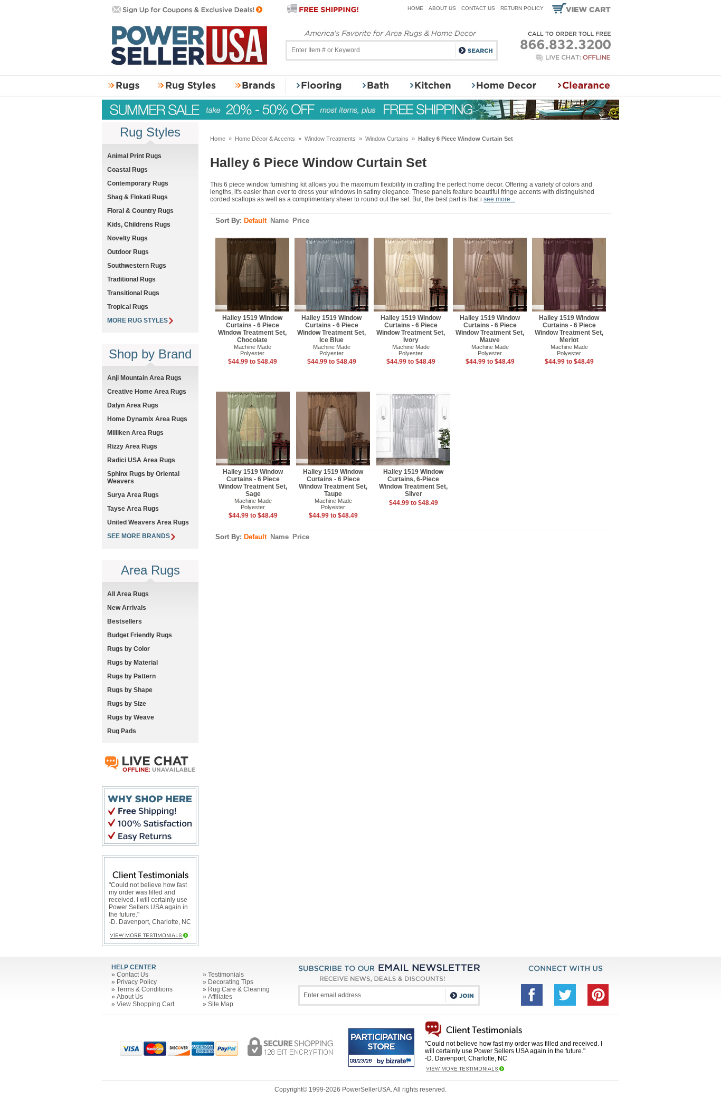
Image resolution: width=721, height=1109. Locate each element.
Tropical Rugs (127, 306)
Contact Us (478, 8)
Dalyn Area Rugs (132, 405)
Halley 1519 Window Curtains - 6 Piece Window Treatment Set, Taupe (333, 483)
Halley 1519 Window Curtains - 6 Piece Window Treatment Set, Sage (253, 483)
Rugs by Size (126, 703)
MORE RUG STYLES (137, 320)
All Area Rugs (128, 594)
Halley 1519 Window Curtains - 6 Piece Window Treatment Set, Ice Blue (331, 329)
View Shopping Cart (145, 1004)
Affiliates (220, 996)
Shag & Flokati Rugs (137, 197)
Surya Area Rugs (133, 495)
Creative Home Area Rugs (146, 391)
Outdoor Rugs (128, 252)
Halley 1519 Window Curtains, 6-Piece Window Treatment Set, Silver (413, 483)
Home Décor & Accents (265, 138)
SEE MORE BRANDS (138, 536)
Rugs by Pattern (131, 676)
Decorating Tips (230, 982)
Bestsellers (124, 621)
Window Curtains (387, 138)
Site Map (220, 1004)
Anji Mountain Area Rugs (144, 378)
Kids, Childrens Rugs (138, 224)
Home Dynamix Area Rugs (147, 419)
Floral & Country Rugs (140, 211)
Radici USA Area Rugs (141, 460)
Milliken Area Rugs (135, 432)
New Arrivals (126, 607)
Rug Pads (121, 731)
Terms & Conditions (145, 989)
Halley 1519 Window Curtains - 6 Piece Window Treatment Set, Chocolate (252, 329)
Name (279, 221)
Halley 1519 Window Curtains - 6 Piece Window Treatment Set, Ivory (410, 329)
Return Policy (522, 8)
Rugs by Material (132, 662)
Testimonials (226, 974)
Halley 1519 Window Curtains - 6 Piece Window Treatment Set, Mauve (490, 329)
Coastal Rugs (127, 169)
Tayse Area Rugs (133, 508)
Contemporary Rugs (137, 183)
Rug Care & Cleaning (239, 989)
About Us (442, 8)
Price (300, 221)
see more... (499, 199)
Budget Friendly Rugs (139, 635)
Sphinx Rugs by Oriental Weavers (143, 477)
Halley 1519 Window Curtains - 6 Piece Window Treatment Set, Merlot (569, 329)
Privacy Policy (137, 982)
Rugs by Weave (130, 717)
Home (415, 8)
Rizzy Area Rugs (132, 446)
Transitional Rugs (133, 293)
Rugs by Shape (130, 690)
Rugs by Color (128, 649)
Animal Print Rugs (134, 156)
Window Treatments (330, 138)
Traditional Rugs (131, 279)
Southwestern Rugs (136, 265)
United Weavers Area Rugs (148, 522)
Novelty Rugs (127, 238)
